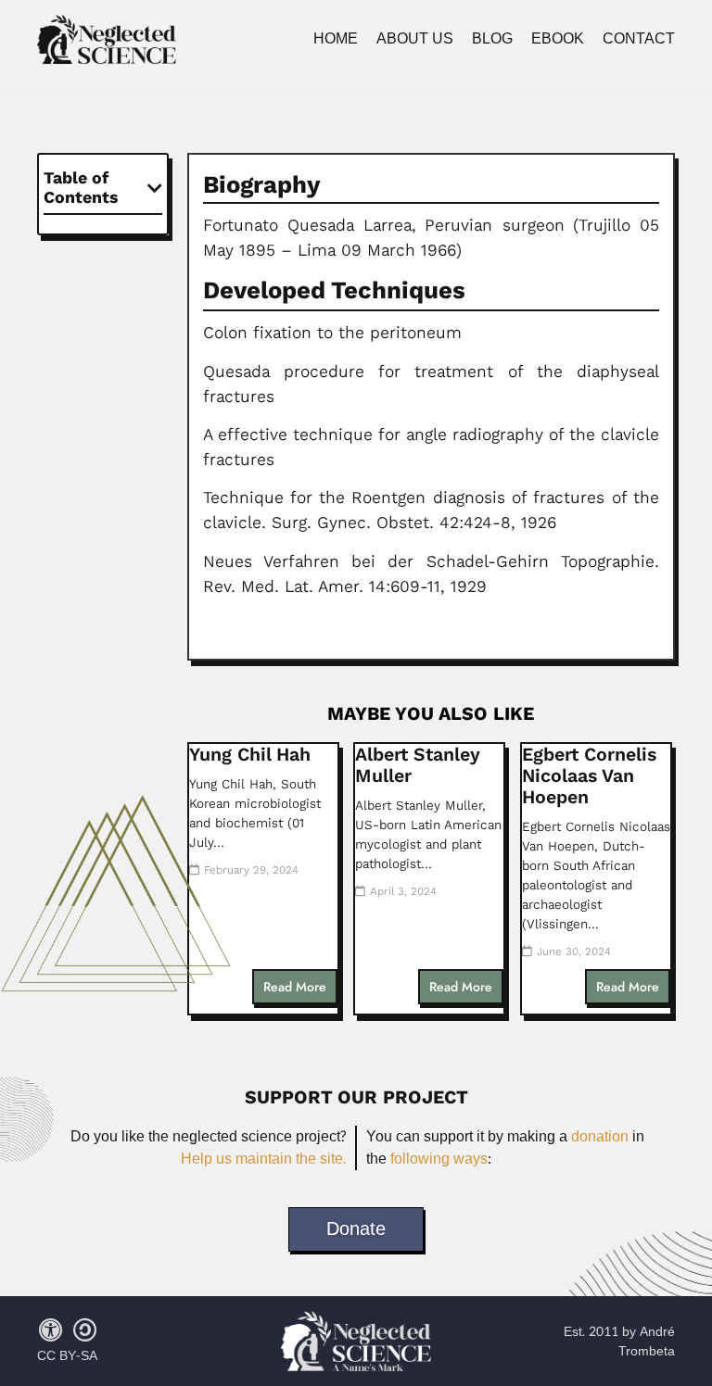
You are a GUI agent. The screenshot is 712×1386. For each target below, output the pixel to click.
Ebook (557, 39)
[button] (154, 188)
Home (335, 39)
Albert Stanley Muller (417, 765)
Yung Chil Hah (250, 754)
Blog (492, 39)
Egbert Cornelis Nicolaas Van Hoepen (589, 776)
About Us (414, 39)
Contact (639, 39)
